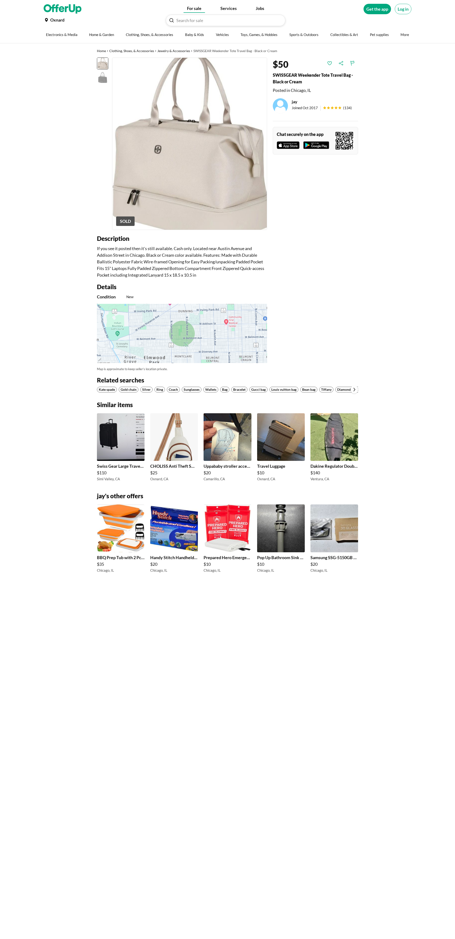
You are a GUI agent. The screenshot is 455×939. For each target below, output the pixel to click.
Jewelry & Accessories (173, 51)
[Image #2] (102, 77)
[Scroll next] (354, 389)
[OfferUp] (63, 9)
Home (101, 51)
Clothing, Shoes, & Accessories (131, 51)
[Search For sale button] (171, 20)
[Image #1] (102, 63)
